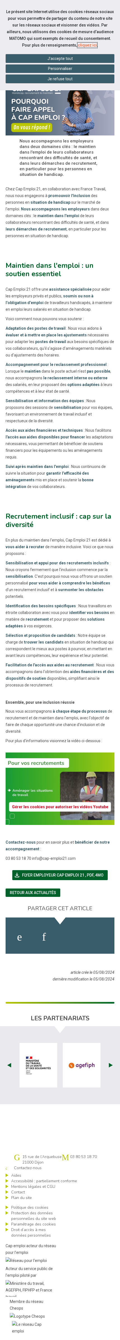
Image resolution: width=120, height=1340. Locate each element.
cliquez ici (87, 45)
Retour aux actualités (33, 892)
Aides (16, 1175)
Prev (9, 1065)
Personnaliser (60, 68)
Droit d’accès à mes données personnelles (31, 1232)
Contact (18, 1192)
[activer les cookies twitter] (70, 937)
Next (111, 1065)
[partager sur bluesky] (99, 937)
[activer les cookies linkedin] (44, 937)
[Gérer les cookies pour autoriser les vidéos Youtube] (60, 821)
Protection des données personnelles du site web (33, 1215)
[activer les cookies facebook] (19, 937)
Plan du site (21, 1197)
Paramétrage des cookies (33, 1224)
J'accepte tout (60, 58)
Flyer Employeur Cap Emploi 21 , (61, 875)
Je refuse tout (60, 79)
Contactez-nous (28, 1168)
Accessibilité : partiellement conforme (44, 1181)
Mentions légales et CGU (33, 1186)
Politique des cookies (29, 1207)
